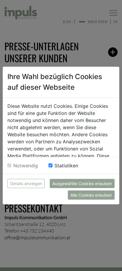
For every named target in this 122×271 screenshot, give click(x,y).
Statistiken (66, 166)
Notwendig (25, 166)
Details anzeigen (26, 183)
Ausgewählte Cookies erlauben (82, 183)
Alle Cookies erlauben (91, 195)
